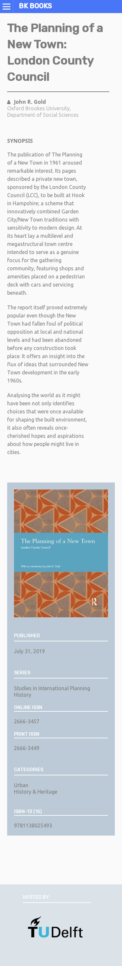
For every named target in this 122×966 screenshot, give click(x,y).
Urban (21, 785)
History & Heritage (35, 792)
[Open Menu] (6, 6)
